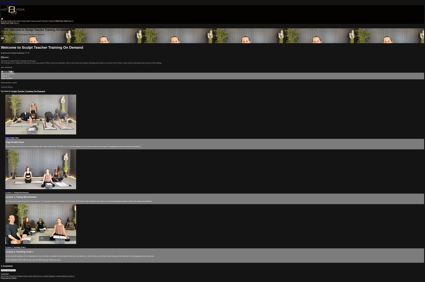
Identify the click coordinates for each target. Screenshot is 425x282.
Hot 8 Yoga (5, 276)
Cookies (46, 276)
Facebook (4, 72)
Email (12, 72)
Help (30, 276)
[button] (2, 19)
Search (10, 21)
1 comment (5, 57)
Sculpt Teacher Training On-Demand (12, 53)
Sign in (70, 21)
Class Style (25, 21)
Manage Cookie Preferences (59, 276)
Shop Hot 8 (13, 276)
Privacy (40, 276)
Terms (34, 276)
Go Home (17, 21)
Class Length (36, 21)
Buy (2, 38)
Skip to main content (8, 2)
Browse (4, 21)
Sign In (16, 23)
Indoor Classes (23, 276)
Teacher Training (48, 21)
